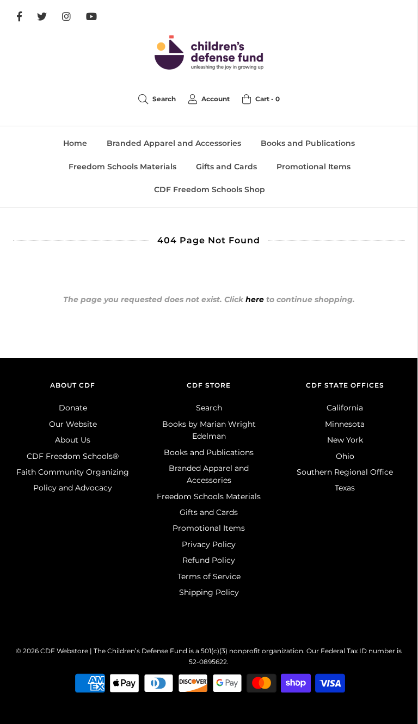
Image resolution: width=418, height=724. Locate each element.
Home (75, 143)
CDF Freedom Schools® (73, 456)
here (254, 299)
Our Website (73, 424)
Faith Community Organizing (72, 472)
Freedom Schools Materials (122, 166)
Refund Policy (208, 560)
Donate (73, 408)
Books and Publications (308, 143)
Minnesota (345, 424)
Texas (345, 488)
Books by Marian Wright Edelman (209, 430)
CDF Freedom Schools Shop (209, 189)
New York (345, 440)
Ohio (345, 456)
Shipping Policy (209, 592)
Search (209, 408)
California (345, 408)
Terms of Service (209, 576)
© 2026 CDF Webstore (52, 651)
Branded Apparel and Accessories (174, 143)
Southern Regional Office (345, 472)
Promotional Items (313, 166)
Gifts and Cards (226, 166)
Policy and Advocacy (72, 488)
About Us (72, 440)
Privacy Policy (209, 544)
